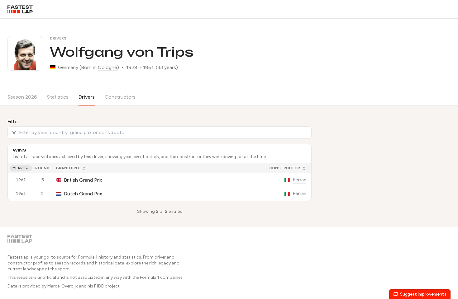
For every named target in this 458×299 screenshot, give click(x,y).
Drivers (58, 38)
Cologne (107, 67)
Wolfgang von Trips (121, 52)
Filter (13, 121)
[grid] (159, 182)
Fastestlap (18, 257)
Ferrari (299, 180)
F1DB (99, 286)
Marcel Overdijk (62, 286)
